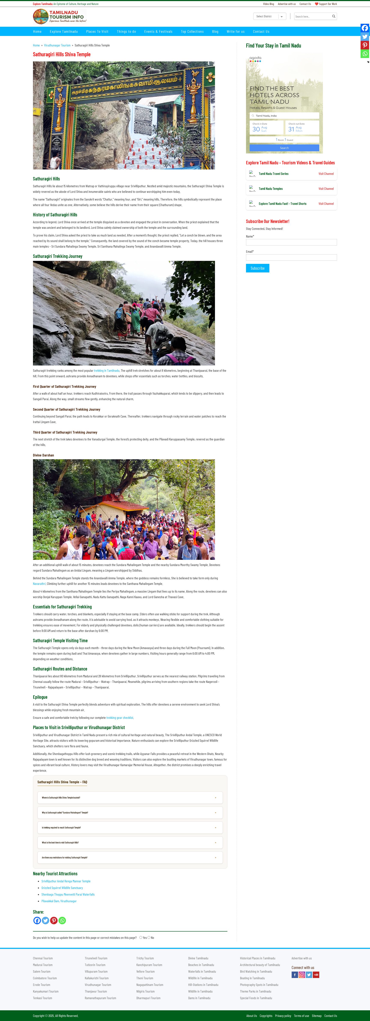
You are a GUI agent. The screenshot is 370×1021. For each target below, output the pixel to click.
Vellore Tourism (145, 971)
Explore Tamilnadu (64, 31)
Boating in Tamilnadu (252, 978)
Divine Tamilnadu (198, 958)
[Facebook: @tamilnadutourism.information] (295, 975)
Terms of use (301, 1016)
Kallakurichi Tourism (97, 978)
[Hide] (368, 62)
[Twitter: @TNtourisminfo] (309, 975)
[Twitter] (365, 36)
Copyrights (266, 1016)
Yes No (93, 937)
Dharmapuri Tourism (148, 998)
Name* (250, 236)
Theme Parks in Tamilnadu (255, 991)
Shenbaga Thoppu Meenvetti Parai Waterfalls (68, 894)
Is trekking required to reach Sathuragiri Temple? (61, 827)
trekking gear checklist (119, 717)
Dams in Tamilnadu (199, 998)
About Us (251, 1016)
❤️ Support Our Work (326, 4)
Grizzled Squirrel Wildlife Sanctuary (62, 888)
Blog (215, 31)
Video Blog (268, 4)
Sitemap (317, 1016)
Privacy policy (283, 1016)
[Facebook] (365, 28)
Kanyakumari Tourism (45, 991)
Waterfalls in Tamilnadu (202, 971)
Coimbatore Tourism (45, 978)
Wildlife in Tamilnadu (200, 978)
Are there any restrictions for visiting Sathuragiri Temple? (64, 857)
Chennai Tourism (43, 958)
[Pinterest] (365, 45)
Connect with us (303, 967)
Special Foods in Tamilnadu (256, 998)
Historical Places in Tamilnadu (257, 958)
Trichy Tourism (145, 958)
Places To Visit (97, 31)
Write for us (236, 31)
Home (37, 31)
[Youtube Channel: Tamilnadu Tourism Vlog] (316, 975)
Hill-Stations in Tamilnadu (203, 984)
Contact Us (305, 4)
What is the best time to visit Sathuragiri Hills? (60, 842)
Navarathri (39, 583)
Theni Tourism (144, 978)
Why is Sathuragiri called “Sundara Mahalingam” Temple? (65, 812)
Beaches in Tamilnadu (201, 965)
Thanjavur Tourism (96, 991)
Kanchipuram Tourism (149, 965)
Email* (250, 251)
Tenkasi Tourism (42, 998)
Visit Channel (326, 173)
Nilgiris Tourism (145, 991)
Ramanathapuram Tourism (100, 998)
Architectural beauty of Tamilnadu (260, 965)
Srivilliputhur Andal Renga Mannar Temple (66, 881)
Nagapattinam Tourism (149, 984)
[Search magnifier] (334, 16)
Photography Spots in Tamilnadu (259, 984)
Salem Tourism (41, 971)
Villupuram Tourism (96, 971)
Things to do (126, 31)
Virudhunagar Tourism (57, 45)
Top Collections (192, 31)
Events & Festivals (158, 31)
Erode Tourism (41, 984)
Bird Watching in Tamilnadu (256, 971)
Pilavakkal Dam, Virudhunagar (59, 901)
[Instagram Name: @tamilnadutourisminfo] (302, 975)
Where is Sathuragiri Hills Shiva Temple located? (61, 797)
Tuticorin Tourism (95, 965)
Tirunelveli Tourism (96, 958)
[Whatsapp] (365, 53)
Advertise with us (287, 4)
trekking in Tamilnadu (106, 370)
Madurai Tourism (42, 965)
